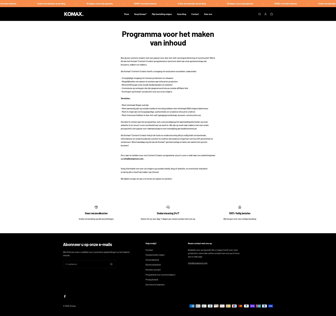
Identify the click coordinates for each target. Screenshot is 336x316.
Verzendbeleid (152, 259)
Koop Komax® (140, 14)
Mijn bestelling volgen (162, 14)
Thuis (126, 14)
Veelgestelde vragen (155, 254)
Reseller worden (153, 269)
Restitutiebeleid (153, 264)
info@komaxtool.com (197, 263)
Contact (195, 14)
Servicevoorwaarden (155, 284)
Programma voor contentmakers (160, 274)
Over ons (208, 14)
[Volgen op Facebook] (65, 296)
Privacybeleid (152, 279)
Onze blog (181, 14)
